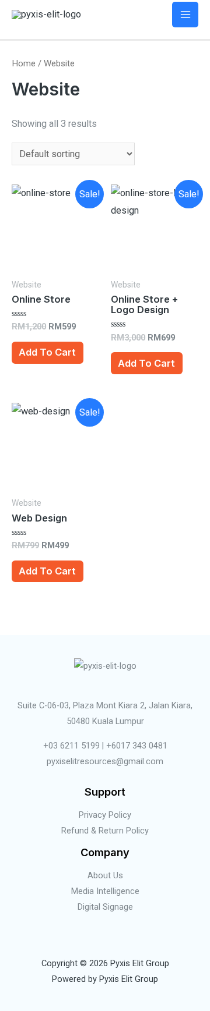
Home (24, 63)
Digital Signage (105, 907)
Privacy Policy (105, 815)
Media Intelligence (105, 891)
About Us (105, 875)
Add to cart (47, 352)
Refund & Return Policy (105, 830)
